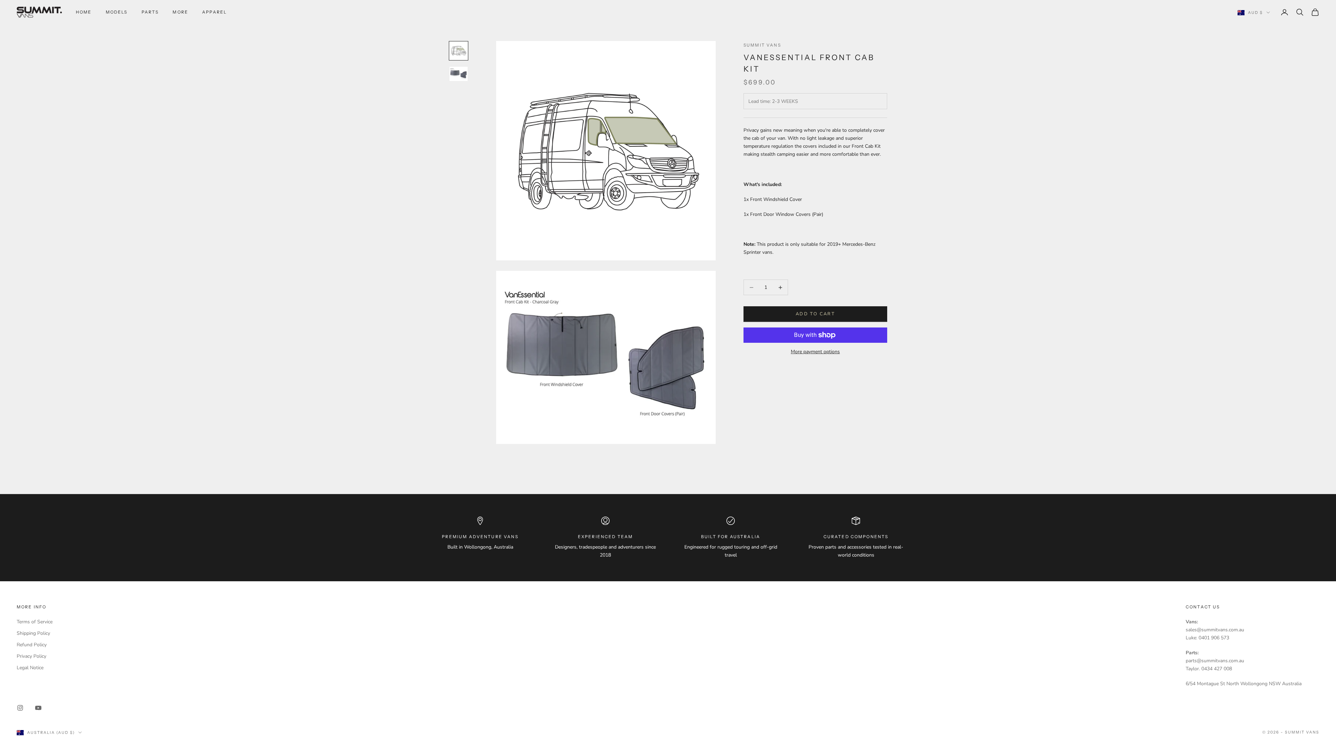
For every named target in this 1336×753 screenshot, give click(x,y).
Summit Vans (762, 45)
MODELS (117, 12)
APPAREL (214, 12)
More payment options (815, 351)
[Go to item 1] (458, 50)
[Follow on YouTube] (38, 707)
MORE (180, 12)
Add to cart (815, 314)
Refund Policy (32, 644)
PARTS (150, 12)
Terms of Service (35, 621)
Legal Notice (30, 667)
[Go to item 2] (458, 74)
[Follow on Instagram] (20, 707)
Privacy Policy (31, 656)
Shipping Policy (33, 633)
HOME (84, 12)
